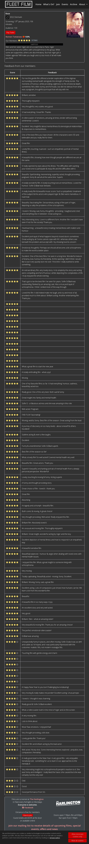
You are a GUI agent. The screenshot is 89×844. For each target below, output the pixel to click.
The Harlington (37, 799)
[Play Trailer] (75, 24)
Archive (73, 4)
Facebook (28, 807)
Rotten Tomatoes (14, 37)
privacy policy (55, 838)
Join (58, 4)
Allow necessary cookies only (77, 835)
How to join (27, 815)
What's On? (48, 4)
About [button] (82, 4)
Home (38, 4)
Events (65, 4)
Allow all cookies (77, 840)
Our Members (11, 40)
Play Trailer (10, 32)
